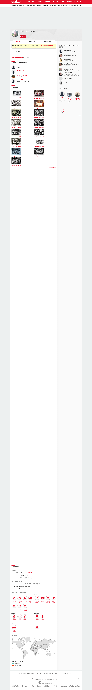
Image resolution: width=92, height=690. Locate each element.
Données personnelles (60, 678)
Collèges (32, 5)
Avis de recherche (73, 5)
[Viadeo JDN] (55, 686)
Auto (62, 1)
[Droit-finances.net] (39, 686)
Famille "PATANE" (68, 83)
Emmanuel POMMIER (22, 75)
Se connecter (20, 5)
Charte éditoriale (29, 678)
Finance (55, 1)
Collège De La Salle (17, 57)
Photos (33, 41)
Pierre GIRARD (20, 70)
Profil (20, 41)
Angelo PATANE (68, 68)
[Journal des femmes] (15, 686)
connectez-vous (43, 45)
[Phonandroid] (74, 686)
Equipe (23, 678)
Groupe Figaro (44, 679)
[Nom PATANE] (61, 79)
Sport (39, 1)
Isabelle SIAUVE (70, 99)
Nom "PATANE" (68, 78)
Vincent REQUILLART (22, 66)
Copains (48, 41)
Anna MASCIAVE (62, 98)
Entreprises (53, 5)
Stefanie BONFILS (62, 110)
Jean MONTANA (21, 79)
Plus (68, 1)
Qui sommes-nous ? (17, 678)
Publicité (34, 678)
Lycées (27, 5)
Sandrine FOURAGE (39, 146)
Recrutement (52, 678)
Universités (45, 5)
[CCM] (24, 686)
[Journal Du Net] (31, 686)
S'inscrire (13, 5)
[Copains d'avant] (47, 686)
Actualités (31, 1)
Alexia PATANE (67, 54)
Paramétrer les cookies (69, 678)
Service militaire (62, 5)
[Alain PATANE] (15, 33)
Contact (38, 678)
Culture (47, 1)
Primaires (38, 5)
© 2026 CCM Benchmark (53, 679)
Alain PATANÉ (67, 50)
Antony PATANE (68, 63)
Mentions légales (37, 679)
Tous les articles (44, 678)
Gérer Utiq (76, 678)
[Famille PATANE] (61, 83)
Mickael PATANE (68, 72)
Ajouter (23, 36)
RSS (48, 678)
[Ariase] (63, 686)
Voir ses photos (52, 167)
